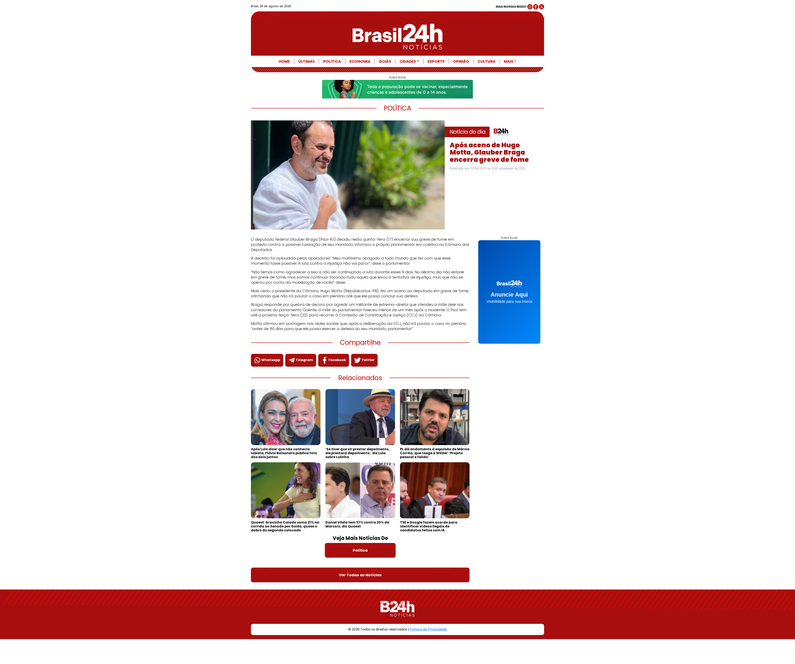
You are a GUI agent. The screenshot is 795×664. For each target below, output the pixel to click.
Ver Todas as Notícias (360, 575)
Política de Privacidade (428, 629)
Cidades (408, 61)
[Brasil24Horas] (398, 36)
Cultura (486, 61)
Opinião (461, 61)
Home (284, 61)
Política (332, 61)
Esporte (436, 61)
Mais (508, 61)
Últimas (306, 61)
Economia (359, 61)
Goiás (385, 61)
